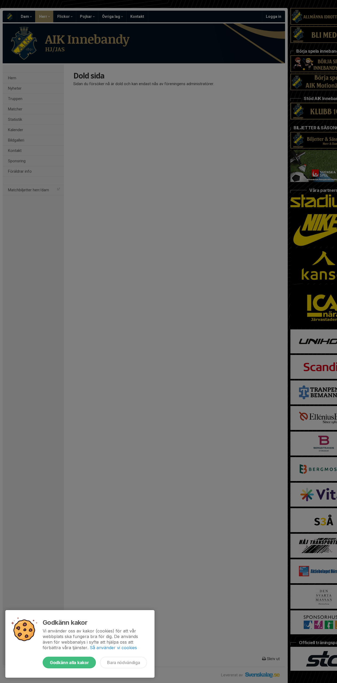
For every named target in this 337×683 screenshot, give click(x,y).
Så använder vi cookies (113, 647)
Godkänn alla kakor (69, 662)
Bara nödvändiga (123, 662)
